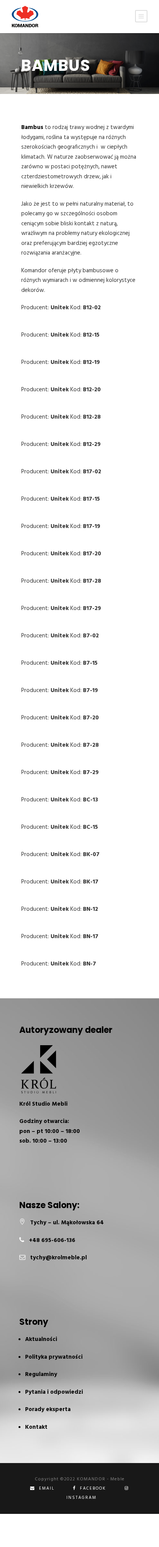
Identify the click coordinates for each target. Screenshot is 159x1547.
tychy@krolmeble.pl (58, 1257)
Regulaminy (41, 1374)
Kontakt (36, 1427)
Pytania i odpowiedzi (54, 1392)
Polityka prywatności (54, 1357)
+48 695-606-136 (52, 1240)
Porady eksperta (48, 1409)
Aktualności (41, 1339)
